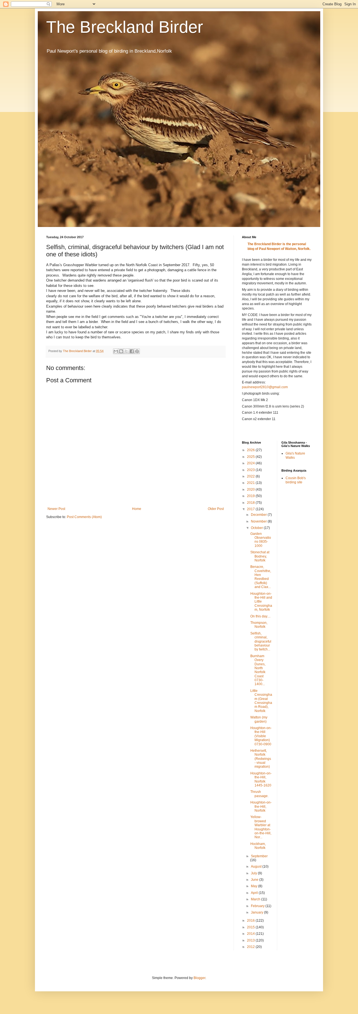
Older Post (216, 509)
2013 (251, 940)
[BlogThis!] (121, 351)
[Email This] (116, 351)
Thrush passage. (259, 794)
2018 (251, 503)
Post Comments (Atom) (84, 517)
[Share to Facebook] (132, 351)
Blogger (199, 978)
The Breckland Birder (124, 27)
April (255, 893)
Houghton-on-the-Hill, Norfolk (261, 806)
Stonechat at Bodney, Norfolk (259, 556)
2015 (251, 927)
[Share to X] (126, 351)
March (256, 899)
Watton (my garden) (258, 719)
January (257, 912)
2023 (251, 470)
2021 (251, 483)
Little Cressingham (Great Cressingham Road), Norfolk (261, 701)
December (259, 515)
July (254, 873)
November (259, 521)
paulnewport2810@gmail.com (265, 387)
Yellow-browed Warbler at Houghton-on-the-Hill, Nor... (260, 827)
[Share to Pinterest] (137, 351)
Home (136, 509)
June (255, 880)
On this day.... (260, 616)
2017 (251, 509)
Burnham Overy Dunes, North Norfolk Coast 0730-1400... (257, 670)
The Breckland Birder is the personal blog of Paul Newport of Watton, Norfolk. (279, 246)
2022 (251, 476)
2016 (251, 920)
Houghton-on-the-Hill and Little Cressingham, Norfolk (261, 602)
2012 (251, 947)
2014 (251, 934)
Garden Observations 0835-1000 (260, 540)
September (259, 856)
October (257, 528)
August (256, 866)
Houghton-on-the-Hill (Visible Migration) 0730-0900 (261, 736)
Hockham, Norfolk (258, 846)
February (258, 906)
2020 (251, 489)
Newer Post (56, 509)
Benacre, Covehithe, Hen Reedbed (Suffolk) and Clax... (260, 577)
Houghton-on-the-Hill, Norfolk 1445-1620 (261, 779)
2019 (251, 496)
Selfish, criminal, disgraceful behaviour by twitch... (260, 641)
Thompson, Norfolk (258, 625)
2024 (251, 463)
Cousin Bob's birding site (296, 480)
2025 (251, 457)
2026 (251, 450)
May (254, 886)
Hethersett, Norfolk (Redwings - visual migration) (260, 759)
